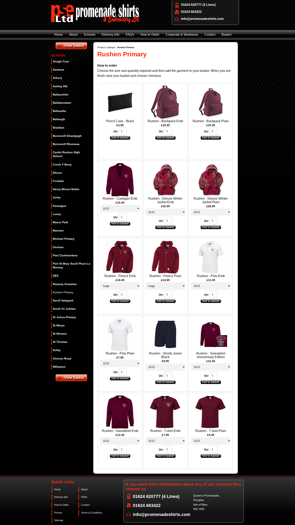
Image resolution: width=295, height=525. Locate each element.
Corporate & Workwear (182, 34)
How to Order (149, 34)
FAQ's (130, 34)
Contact (209, 34)
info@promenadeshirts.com (202, 18)
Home (58, 34)
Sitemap (58, 520)
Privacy (58, 512)
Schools (89, 34)
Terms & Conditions (91, 512)
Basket (226, 34)
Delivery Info (110, 34)
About (73, 34)
